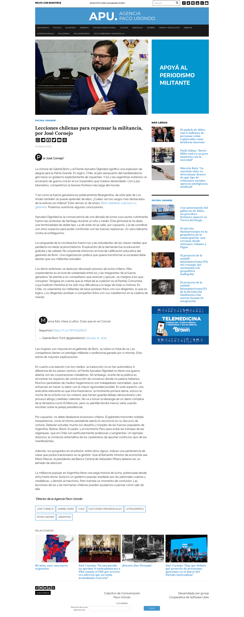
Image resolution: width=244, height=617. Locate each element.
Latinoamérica (135, 509)
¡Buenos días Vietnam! (137, 565)
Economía (71, 28)
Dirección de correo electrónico (79, 608)
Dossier (151, 28)
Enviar (152, 608)
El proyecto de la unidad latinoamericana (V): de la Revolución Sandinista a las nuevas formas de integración (193, 292)
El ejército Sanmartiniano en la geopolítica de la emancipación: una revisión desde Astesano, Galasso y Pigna (193, 238)
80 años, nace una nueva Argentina (51, 567)
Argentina (64, 517)
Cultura (124, 28)
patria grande (45, 517)
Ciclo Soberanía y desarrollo (109, 33)
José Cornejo (45, 509)
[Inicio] (122, 16)
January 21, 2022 (96, 338)
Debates (188, 28)
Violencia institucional (104, 28)
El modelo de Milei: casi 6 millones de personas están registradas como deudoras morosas (193, 136)
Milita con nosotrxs (48, 3)
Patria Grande (45, 120)
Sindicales (137, 28)
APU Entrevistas (82, 33)
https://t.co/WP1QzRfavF (70, 330)
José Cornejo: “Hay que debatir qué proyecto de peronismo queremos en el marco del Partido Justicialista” (185, 570)
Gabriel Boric (66, 509)
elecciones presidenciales (105, 509)
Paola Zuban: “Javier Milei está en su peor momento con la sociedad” (194, 155)
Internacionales (45, 33)
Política (57, 28)
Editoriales (43, 28)
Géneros (84, 28)
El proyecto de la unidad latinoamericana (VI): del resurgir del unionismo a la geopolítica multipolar (194, 265)
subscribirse (43, 592)
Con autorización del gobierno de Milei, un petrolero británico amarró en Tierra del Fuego (194, 214)
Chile (81, 509)
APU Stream (63, 33)
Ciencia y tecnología (169, 28)
